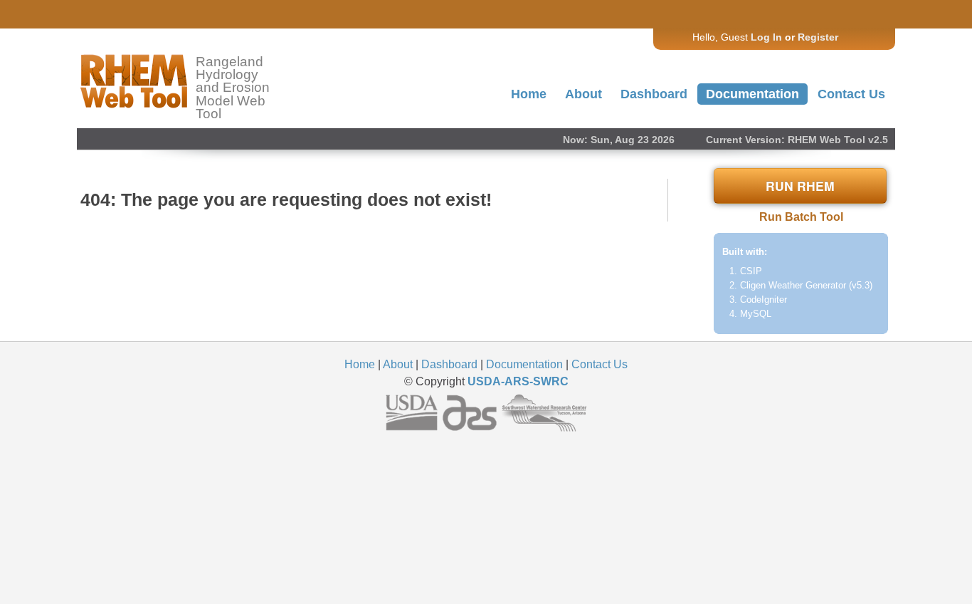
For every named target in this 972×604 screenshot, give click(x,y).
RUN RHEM (800, 185)
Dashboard (653, 94)
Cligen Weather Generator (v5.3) (806, 285)
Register (818, 37)
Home (528, 94)
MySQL (755, 313)
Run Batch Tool (801, 217)
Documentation (752, 94)
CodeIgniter (763, 299)
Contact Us (851, 94)
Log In (766, 37)
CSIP (751, 271)
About (583, 94)
